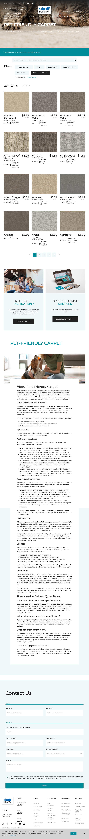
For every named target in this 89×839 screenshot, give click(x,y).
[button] (61, 16)
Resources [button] (17, 14)
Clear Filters (31, 77)
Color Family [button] (68, 67)
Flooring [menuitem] (36, 803)
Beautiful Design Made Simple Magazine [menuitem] (52, 816)
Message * (8, 760)
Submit (44, 785)
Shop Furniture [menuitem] (22, 8)
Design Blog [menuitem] (51, 822)
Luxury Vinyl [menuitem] (38, 806)
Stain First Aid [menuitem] (65, 806)
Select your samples (63, 319)
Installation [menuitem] (65, 821)
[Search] (75, 60)
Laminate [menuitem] (37, 816)
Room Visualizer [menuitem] (51, 804)
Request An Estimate (79, 11)
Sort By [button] (24, 85)
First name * (9, 708)
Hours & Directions (65, 11)
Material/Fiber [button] (22, 67)
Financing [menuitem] (37, 826)
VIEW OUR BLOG (22, 321)
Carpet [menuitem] (36, 813)
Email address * (50, 738)
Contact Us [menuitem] (78, 815)
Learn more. (12, 836)
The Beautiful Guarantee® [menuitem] (65, 814)
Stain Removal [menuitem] (65, 803)
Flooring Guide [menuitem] (66, 810)
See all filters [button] (38, 72)
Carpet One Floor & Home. (15, 828)
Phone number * (10, 738)
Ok (73, 833)
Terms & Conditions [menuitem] (78, 819)
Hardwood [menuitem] (37, 810)
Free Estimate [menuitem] (38, 823)
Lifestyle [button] (51, 67)
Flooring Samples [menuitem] (50, 809)
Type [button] (38, 67)
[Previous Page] (30, 255)
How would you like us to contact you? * (17, 727)
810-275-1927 (30, 3)
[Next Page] (59, 255)
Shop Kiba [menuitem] (6, 14)
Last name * (49, 708)
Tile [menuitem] (35, 819)
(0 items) (67, 16)
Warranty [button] (21, 72)
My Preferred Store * (52, 749)
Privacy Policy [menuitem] (79, 823)
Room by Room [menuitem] (80, 806)
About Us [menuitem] (78, 803)
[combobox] (42, 60)
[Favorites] (64, 16)
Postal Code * (9, 749)
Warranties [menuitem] (64, 818)
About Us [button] (6, 18)
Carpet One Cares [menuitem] (78, 810)
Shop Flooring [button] (8, 8)
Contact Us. (37, 52)
